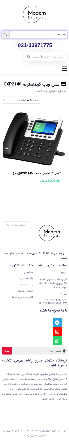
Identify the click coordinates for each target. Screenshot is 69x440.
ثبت (7, 351)
